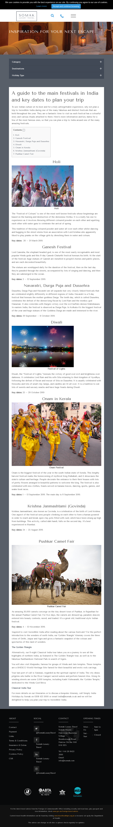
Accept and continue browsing (66, 6)
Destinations (57, 68)
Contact (13, 727)
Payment (13, 732)
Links (11, 736)
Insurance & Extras (17, 745)
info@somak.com (66, 760)
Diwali (17, 144)
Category (57, 62)
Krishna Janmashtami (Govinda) (29, 151)
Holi (16, 135)
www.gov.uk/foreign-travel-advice (65, 811)
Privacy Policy (15, 749)
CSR (11, 758)
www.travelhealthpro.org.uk (64, 816)
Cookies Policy (16, 754)
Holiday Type (57, 75)
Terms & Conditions (18, 741)
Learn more (41, 6)
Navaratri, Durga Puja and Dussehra (31, 141)
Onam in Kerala (21, 147)
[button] (24, 130)
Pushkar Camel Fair (23, 154)
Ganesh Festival (22, 138)
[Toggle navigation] (73, 16)
